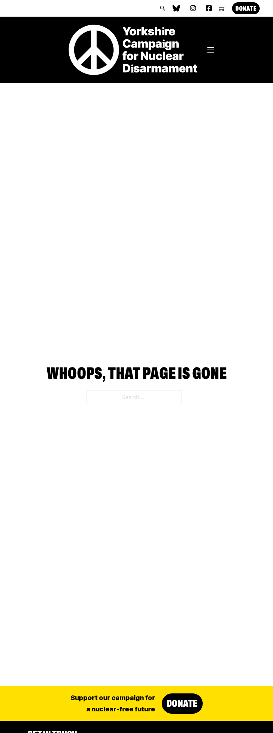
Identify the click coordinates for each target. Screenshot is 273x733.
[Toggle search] (162, 8)
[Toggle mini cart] (222, 8)
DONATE (245, 8)
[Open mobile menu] (210, 50)
